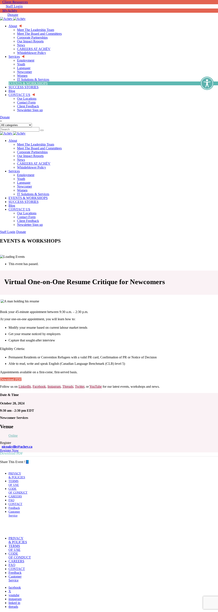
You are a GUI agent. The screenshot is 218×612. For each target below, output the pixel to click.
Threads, (68, 386)
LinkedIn (25, 386)
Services (14, 171)
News (21, 159)
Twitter (79, 386)
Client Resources (15, 2)
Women (22, 190)
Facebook (39, 386)
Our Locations (26, 213)
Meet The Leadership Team (35, 144)
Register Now (9, 450)
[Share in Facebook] (26, 462)
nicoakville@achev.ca (17, 446)
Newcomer (24, 186)
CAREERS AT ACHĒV (33, 163)
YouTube (95, 386)
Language (23, 182)
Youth (21, 179)
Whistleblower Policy (31, 167)
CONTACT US (19, 209)
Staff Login (14, 6)
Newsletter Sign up (30, 224)
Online (13, 435)
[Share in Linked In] (28, 462)
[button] (13, 527)
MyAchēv (9, 10)
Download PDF (11, 379)
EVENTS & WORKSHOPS (28, 198)
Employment (25, 175)
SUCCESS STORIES (24, 202)
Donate (12, 15)
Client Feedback (28, 221)
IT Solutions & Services (33, 194)
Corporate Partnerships (32, 152)
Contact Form (26, 217)
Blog (12, 205)
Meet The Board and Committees (39, 148)
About (13, 140)
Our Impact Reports (30, 156)
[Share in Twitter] (27, 462)
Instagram (54, 386)
